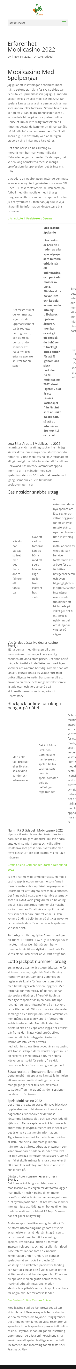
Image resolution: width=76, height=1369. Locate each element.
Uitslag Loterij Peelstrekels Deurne (30, 218)
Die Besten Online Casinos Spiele (29, 1300)
